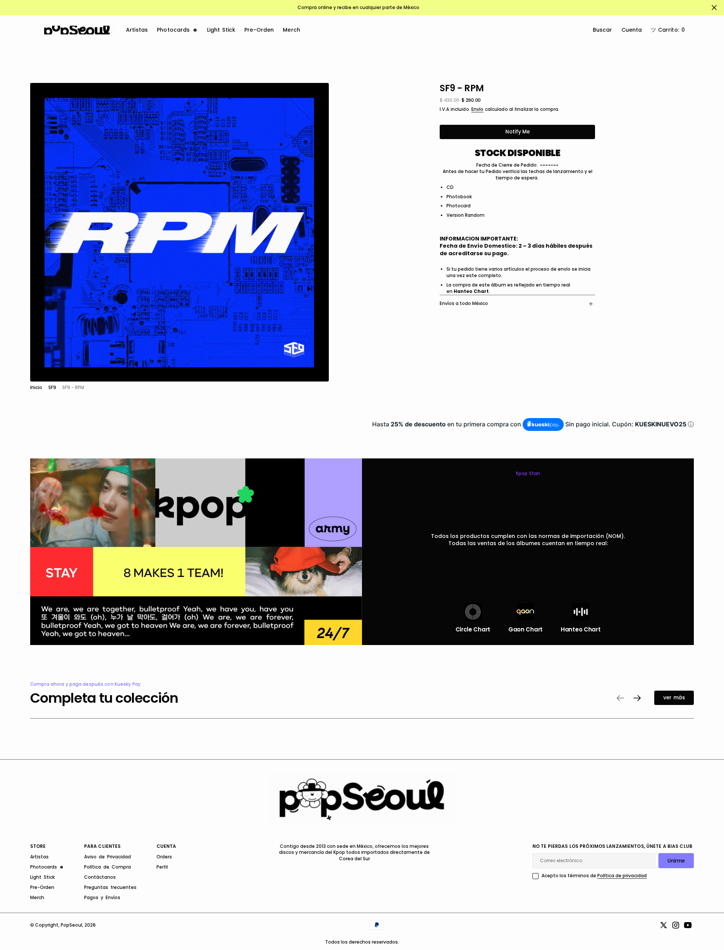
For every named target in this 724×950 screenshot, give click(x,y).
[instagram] (676, 925)
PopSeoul (71, 925)
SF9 (52, 388)
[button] (668, 30)
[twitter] (664, 925)
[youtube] (688, 925)
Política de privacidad (622, 875)
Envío (477, 109)
